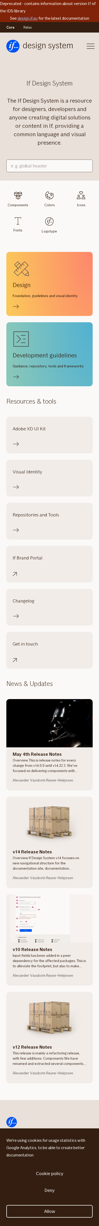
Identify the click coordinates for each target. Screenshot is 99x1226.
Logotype (49, 231)
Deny (49, 1190)
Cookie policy (49, 1173)
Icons (81, 205)
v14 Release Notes (32, 852)
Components (18, 205)
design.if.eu (27, 18)
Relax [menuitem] (27, 27)
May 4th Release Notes (37, 754)
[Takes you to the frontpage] (39, 46)
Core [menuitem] (10, 27)
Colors (49, 205)
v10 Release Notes (32, 949)
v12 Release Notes (32, 1047)
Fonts (17, 230)
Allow (49, 1211)
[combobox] (49, 166)
